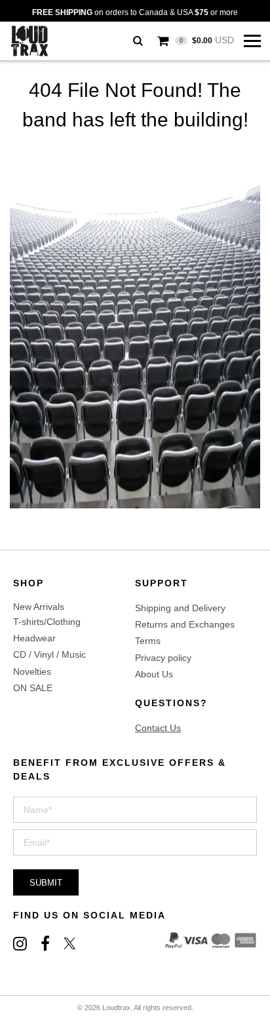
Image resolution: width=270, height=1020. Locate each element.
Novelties (32, 671)
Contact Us (158, 728)
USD (207, 40)
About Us (154, 674)
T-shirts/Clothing (47, 621)
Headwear (34, 638)
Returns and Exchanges (185, 624)
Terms (148, 640)
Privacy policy (163, 657)
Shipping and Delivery (180, 608)
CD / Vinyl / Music (49, 654)
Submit (45, 883)
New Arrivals (38, 606)
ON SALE (32, 688)
